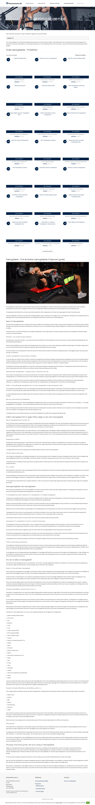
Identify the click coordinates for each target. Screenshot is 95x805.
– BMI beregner (39, 786)
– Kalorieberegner (40, 788)
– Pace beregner (39, 791)
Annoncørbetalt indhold (41, 781)
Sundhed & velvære (54, 3)
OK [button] (88, 802)
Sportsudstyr (41, 3)
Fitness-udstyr (29, 3)
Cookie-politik (58, 802)
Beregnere (38, 783)
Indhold (9, 38)
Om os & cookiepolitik (70, 781)
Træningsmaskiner (69, 3)
